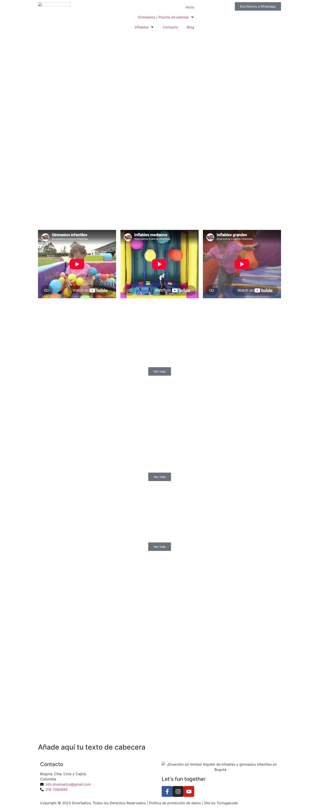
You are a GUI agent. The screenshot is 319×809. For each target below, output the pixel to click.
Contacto (170, 27)
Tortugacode (227, 803)
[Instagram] (178, 791)
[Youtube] (188, 791)
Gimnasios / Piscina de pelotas (163, 17)
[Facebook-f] (167, 791)
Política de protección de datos (175, 803)
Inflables (141, 27)
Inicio (190, 7)
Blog (190, 27)
